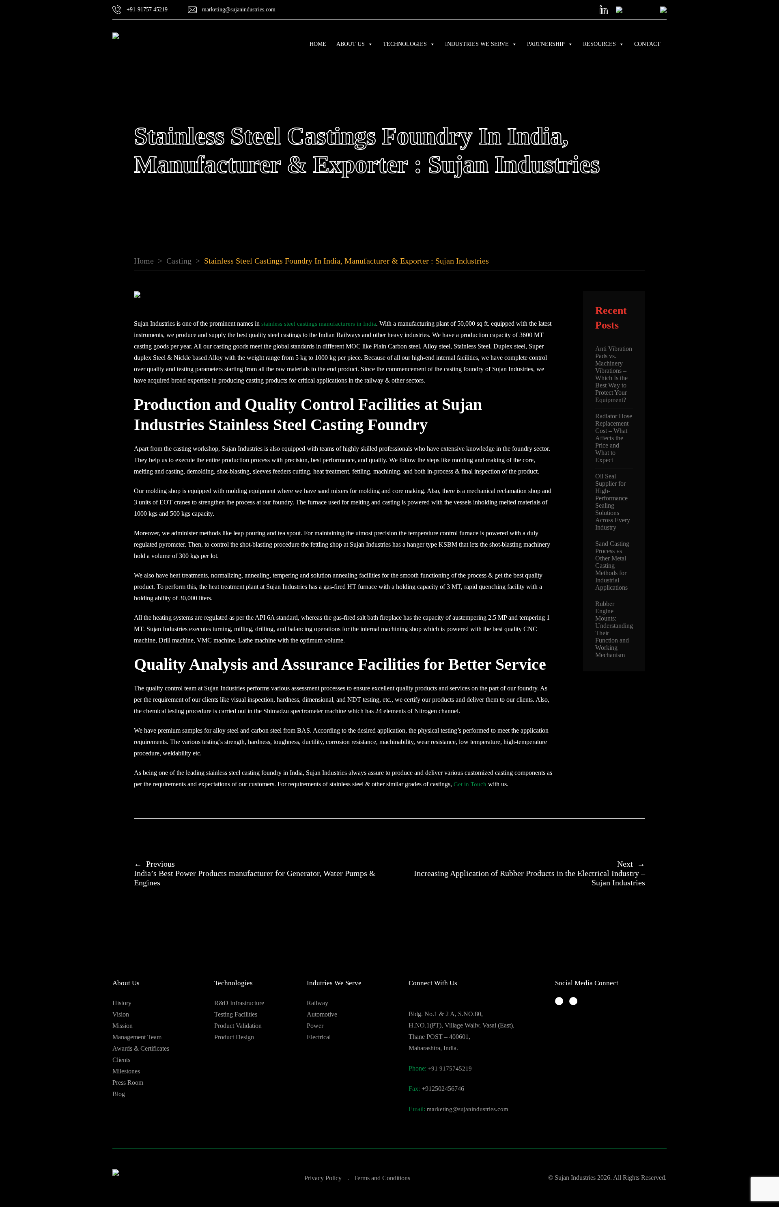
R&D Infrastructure (239, 1002)
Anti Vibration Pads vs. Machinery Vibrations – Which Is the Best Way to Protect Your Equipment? (613, 374)
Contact (647, 44)
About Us (350, 44)
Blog (118, 1093)
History (121, 1002)
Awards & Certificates (140, 1048)
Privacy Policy (323, 1178)
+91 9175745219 (450, 1068)
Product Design (234, 1037)
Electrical (319, 1037)
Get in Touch (470, 784)
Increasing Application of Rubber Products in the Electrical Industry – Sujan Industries (529, 873)
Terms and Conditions (382, 1178)
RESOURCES (599, 44)
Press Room (127, 1082)
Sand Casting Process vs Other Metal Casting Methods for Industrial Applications (612, 565)
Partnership (546, 44)
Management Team (136, 1037)
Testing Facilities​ (235, 1014)
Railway (317, 1002)
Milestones (126, 1071)
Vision (120, 1014)
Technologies (405, 44)
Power (315, 1025)
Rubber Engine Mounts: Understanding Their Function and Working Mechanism (614, 629)
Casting (179, 260)
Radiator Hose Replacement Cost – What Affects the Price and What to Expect (613, 438)
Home (318, 44)
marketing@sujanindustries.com (467, 1109)
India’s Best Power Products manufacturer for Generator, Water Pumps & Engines (255, 873)
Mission (122, 1025)
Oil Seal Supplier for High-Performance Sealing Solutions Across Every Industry (612, 502)
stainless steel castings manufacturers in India (318, 323)
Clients (121, 1059)
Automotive (322, 1014)
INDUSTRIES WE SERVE (477, 44)
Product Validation (238, 1025)
